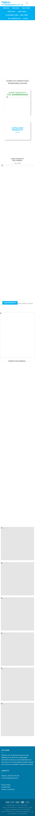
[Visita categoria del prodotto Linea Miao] (17, 578)
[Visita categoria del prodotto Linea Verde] (17, 719)
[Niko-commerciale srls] (12, 3)
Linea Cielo (11, 11)
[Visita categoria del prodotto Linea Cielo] (17, 614)
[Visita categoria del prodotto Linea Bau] (17, 543)
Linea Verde (24, 15)
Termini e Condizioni (7, 789)
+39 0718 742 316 (13, 776)
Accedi (25, 18)
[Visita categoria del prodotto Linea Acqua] (17, 649)
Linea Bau (6, 8)
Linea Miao (15, 8)
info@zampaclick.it (12, 778)
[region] (17, 48)
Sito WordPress (22, 813)
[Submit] (26, 3)
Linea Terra (26, 8)
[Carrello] (33, 3)
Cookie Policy (5, 787)
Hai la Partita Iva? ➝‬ (15, 18)
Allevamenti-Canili (12, 15)
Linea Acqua (22, 11)
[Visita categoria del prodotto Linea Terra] (17, 684)
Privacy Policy (5, 785)
